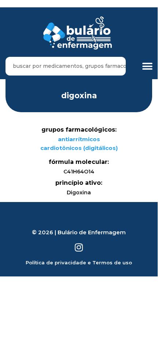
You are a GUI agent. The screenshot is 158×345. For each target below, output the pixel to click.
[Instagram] (79, 247)
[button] (147, 66)
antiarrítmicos (79, 139)
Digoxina (79, 95)
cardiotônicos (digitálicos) (79, 147)
